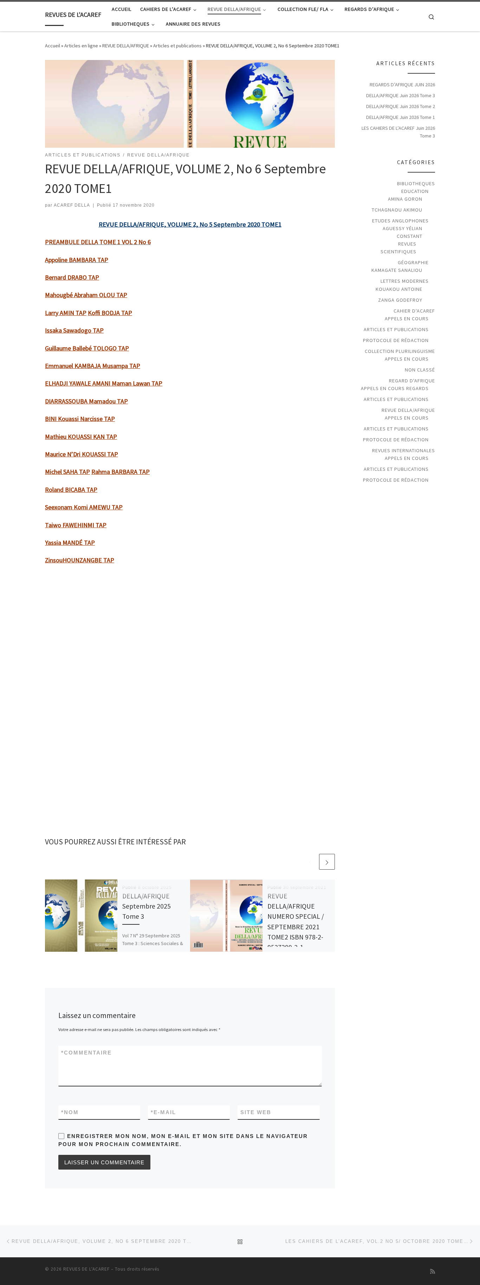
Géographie (413, 262)
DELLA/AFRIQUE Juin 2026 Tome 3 (400, 95)
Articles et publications (177, 45)
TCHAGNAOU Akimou (397, 210)
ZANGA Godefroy (400, 300)
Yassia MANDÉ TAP (70, 542)
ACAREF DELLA (72, 205)
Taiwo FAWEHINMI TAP (75, 525)
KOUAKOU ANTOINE (399, 289)
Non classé (420, 370)
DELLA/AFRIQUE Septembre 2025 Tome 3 (146, 906)
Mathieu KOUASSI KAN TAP (81, 437)
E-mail (163, 1112)
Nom (70, 1112)
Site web (255, 1112)
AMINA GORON (405, 199)
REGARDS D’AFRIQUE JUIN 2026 (402, 84)
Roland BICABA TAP (71, 490)
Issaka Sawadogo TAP (74, 330)
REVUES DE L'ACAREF (86, 1269)
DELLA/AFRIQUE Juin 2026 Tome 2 (400, 106)
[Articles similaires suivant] (327, 862)
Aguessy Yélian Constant (402, 232)
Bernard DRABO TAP (72, 277)
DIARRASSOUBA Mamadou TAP (86, 401)
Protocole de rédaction (396, 340)
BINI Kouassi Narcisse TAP (80, 419)
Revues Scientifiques (398, 248)
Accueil (52, 45)
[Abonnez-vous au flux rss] (432, 1271)
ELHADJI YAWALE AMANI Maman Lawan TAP (103, 383)
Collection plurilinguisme (400, 351)
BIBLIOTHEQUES (416, 183)
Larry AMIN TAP (65, 313)
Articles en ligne (81, 45)
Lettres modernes (405, 281)
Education (415, 191)
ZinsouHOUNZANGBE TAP (79, 560)
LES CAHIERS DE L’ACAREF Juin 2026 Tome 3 (398, 132)
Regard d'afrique (412, 380)
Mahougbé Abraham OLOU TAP (86, 295)
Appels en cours (407, 318)
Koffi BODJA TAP (110, 313)
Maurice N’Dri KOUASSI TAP (81, 454)
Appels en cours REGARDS (395, 388)
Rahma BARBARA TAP (120, 472)
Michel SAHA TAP (67, 472)
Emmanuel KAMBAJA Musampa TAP (92, 366)
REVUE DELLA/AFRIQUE (125, 45)
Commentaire (86, 1053)
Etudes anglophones (400, 220)
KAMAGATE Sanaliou (396, 270)
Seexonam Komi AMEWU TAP (84, 507)
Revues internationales (403, 450)
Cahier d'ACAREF (414, 311)
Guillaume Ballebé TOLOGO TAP (87, 348)
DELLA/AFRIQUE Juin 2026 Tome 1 (400, 117)
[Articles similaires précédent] (310, 862)
